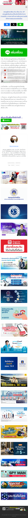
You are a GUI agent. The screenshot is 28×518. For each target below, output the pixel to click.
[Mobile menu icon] (26, 7)
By (11, 163)
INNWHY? (13, 165)
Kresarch (17, 165)
